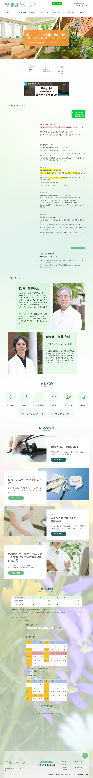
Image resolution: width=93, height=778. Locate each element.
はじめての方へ (23, 12)
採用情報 (82, 12)
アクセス (45, 12)
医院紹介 (33, 12)
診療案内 (57, 12)
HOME (8, 12)
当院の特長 (70, 12)
